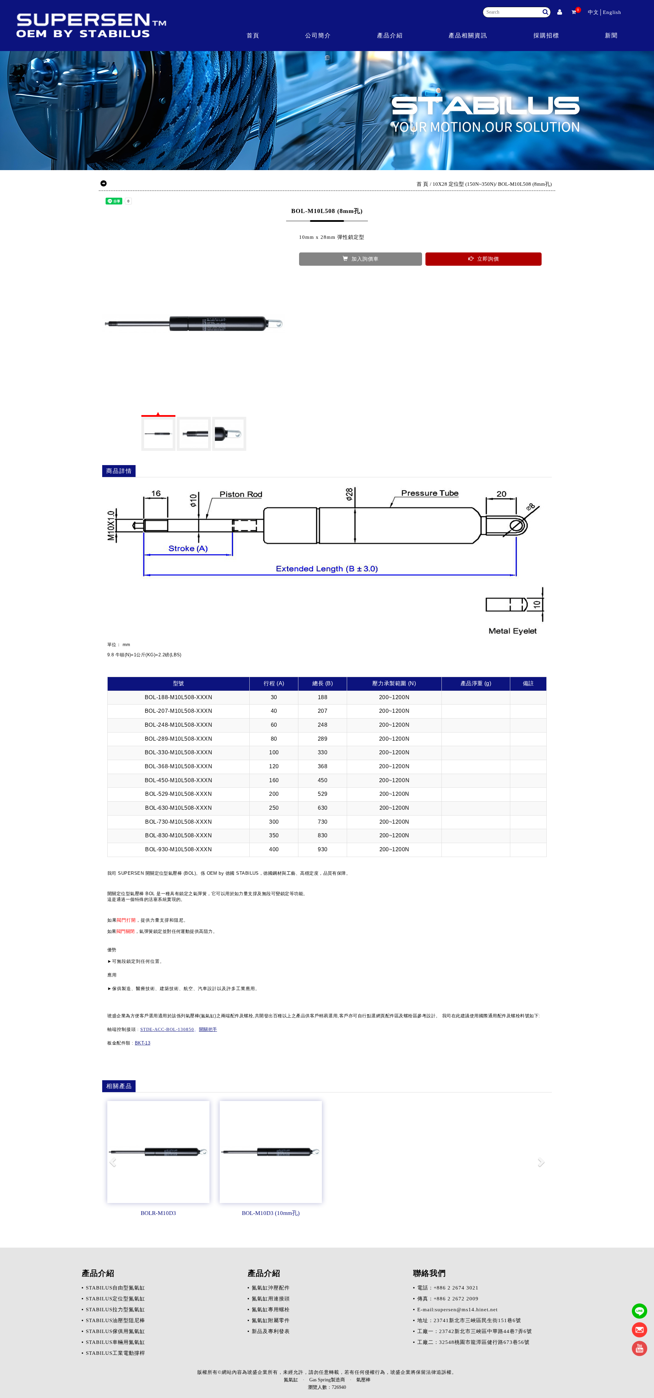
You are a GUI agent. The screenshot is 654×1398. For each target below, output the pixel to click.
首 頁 (422, 184)
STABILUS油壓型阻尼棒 (115, 1320)
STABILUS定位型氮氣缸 (115, 1298)
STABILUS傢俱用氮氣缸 (115, 1331)
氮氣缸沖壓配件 (271, 1287)
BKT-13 (142, 1043)
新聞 (611, 35)
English (612, 12)
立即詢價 (488, 259)
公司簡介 (318, 35)
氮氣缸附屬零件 (271, 1320)
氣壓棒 (363, 1379)
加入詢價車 (365, 259)
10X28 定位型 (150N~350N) (464, 184)
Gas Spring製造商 (327, 1379)
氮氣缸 (291, 1379)
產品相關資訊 (468, 35)
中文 (593, 12)
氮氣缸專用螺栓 (271, 1309)
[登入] (559, 12)
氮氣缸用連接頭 (271, 1298)
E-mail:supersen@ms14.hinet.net (457, 1309)
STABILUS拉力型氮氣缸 (115, 1309)
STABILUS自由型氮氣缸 (115, 1287)
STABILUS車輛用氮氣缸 (115, 1342)
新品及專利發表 (271, 1331)
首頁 (253, 35)
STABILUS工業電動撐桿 (115, 1353)
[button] (113, 1161)
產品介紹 (390, 35)
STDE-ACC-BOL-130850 (167, 1029)
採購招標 (546, 35)
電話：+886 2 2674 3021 (448, 1287)
